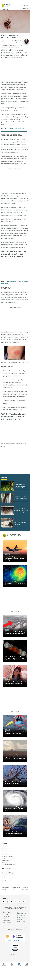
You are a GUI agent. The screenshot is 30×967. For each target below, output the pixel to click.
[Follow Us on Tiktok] (16, 902)
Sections (23, 8)
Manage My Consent (7, 856)
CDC (26, 362)
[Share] (2, 42)
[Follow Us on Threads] (20, 902)
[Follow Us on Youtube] (12, 902)
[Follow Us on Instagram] (8, 902)
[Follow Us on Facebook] (4, 902)
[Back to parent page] (5, 7)
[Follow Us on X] (24, 902)
